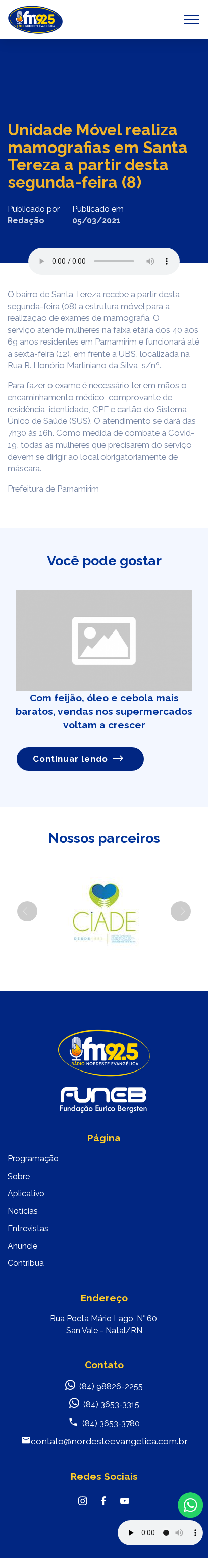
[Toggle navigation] (192, 19)
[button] (27, 911)
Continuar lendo (70, 759)
